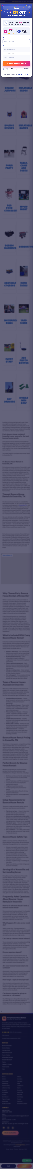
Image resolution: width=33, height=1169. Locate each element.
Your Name (8, 38)
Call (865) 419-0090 (24, 81)
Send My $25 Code (16, 71)
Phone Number (9, 53)
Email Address (9, 46)
